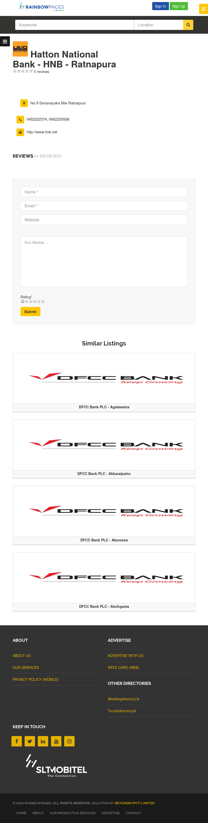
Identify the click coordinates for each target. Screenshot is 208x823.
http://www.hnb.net (42, 131)
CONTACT (133, 813)
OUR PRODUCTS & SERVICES (73, 813)
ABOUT (38, 813)
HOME (21, 813)
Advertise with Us (125, 655)
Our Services (26, 667)
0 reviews (41, 71)
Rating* (26, 296)
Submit (30, 311)
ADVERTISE (110, 813)
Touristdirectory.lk (122, 710)
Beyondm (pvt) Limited (134, 803)
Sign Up (178, 6)
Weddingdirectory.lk (123, 698)
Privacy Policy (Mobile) (36, 679)
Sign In (160, 6)
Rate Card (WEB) (123, 667)
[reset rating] (23, 301)
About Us (22, 655)
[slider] (23, 71)
